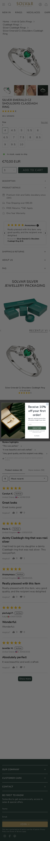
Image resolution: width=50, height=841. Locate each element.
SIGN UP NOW (36, 428)
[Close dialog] (47, 404)
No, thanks (36, 436)
